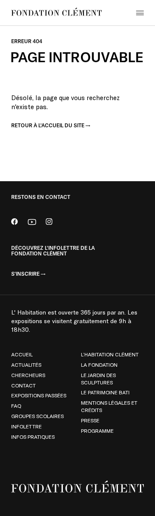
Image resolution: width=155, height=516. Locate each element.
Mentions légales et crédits (109, 406)
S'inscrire (25, 274)
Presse (90, 420)
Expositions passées (38, 395)
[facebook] (14, 223)
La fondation (99, 365)
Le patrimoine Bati (105, 392)
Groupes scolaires (37, 416)
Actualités (26, 365)
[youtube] (32, 223)
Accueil (22, 354)
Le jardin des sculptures (98, 378)
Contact (23, 385)
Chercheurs (28, 375)
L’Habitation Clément (110, 354)
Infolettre (26, 426)
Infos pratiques (33, 437)
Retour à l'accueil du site (47, 125)
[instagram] (49, 223)
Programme (97, 431)
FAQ (16, 406)
